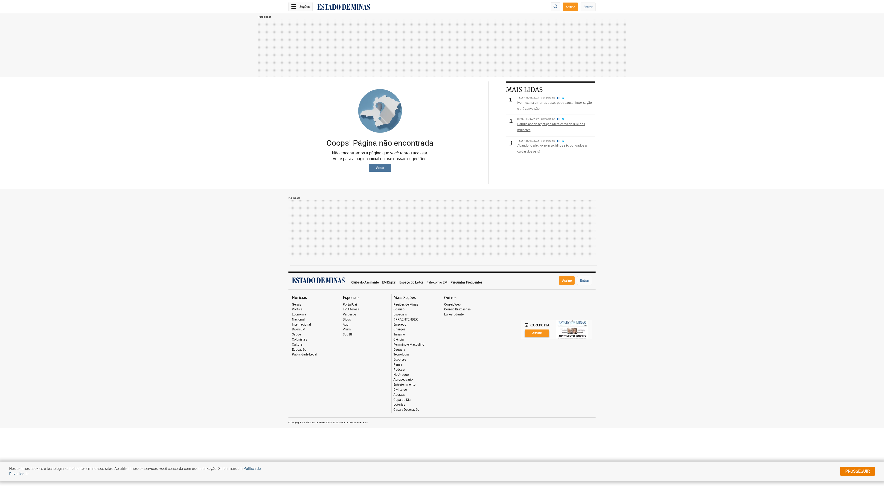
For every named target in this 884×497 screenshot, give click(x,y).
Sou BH (348, 334)
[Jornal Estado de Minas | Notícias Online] (343, 7)
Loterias (399, 405)
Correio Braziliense (457, 309)
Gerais (296, 304)
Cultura (297, 345)
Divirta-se (400, 390)
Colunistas (299, 339)
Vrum (347, 329)
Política (297, 309)
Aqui (346, 325)
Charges (399, 329)
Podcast (399, 370)
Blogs (347, 319)
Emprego (399, 325)
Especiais (400, 314)
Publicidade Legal (304, 354)
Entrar (588, 7)
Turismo (399, 334)
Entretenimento (404, 385)
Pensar (398, 365)
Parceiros (349, 314)
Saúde (296, 334)
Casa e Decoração (406, 410)
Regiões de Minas (405, 304)
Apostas (399, 395)
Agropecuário (403, 379)
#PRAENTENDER (405, 319)
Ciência (398, 339)
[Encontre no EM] (555, 6)
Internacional (301, 325)
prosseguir (857, 471)
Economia (299, 314)
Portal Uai (350, 304)
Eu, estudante (454, 314)
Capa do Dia (402, 400)
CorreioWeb (452, 304)
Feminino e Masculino (408, 345)
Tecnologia (401, 354)
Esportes (399, 359)
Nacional (298, 319)
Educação (299, 350)
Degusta (399, 350)
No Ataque (401, 375)
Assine (570, 7)
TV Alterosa (351, 309)
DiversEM (298, 329)
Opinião (398, 309)
